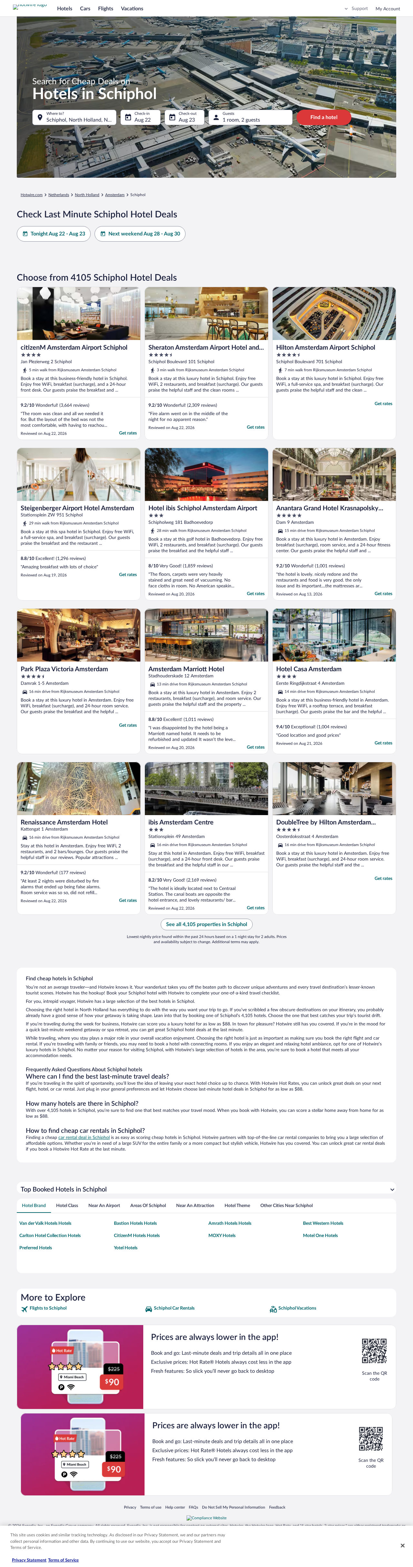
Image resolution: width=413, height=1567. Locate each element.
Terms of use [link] (150, 1507)
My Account (388, 9)
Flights (105, 8)
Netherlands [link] (58, 195)
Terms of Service (63, 1560)
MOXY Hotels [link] (222, 1235)
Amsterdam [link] (115, 195)
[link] (82, 1309)
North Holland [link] (87, 195)
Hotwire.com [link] (32, 195)
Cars (85, 8)
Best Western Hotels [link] (323, 1223)
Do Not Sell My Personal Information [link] (233, 1507)
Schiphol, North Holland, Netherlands (81, 120)
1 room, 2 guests (241, 120)
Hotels (64, 8)
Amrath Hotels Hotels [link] (229, 1223)
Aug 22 (143, 120)
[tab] (34, 1206)
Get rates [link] (128, 433)
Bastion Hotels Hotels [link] (135, 1223)
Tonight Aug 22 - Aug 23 (58, 233)
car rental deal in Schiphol (84, 1137)
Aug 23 (187, 120)
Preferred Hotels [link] (35, 1248)
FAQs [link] (193, 1507)
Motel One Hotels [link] (320, 1235)
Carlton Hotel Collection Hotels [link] (50, 1235)
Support (360, 8)
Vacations (132, 8)
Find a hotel (323, 117)
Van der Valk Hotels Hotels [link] (45, 1223)
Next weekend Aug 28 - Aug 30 (144, 233)
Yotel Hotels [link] (125, 1248)
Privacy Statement (29, 1560)
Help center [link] (175, 1507)
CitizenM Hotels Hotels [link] (137, 1235)
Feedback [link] (277, 1507)
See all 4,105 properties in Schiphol (206, 924)
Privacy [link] (130, 1507)
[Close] (403, 1546)
